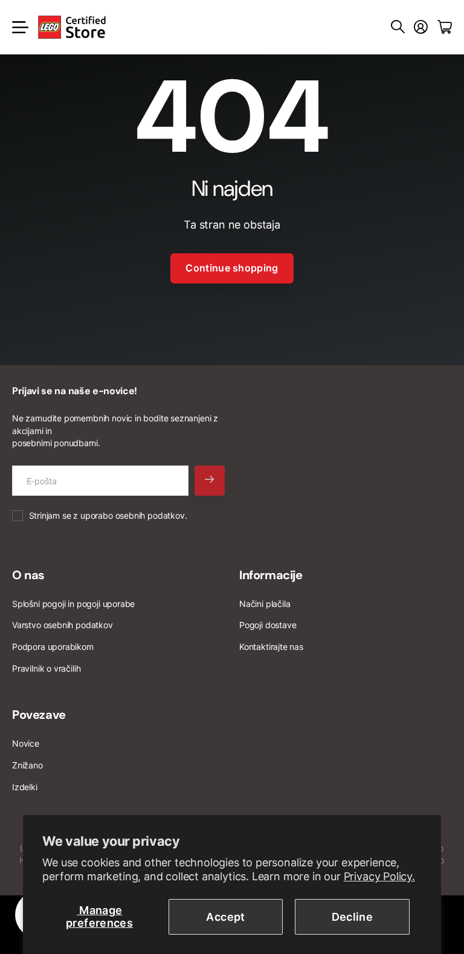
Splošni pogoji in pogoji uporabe (73, 604)
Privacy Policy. (379, 876)
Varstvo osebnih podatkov (62, 625)
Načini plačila (264, 604)
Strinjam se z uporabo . (108, 515)
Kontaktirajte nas (271, 646)
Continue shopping (231, 268)
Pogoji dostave (267, 625)
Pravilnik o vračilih (46, 668)
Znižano (27, 765)
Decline (352, 916)
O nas (28, 575)
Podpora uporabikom (53, 646)
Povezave (39, 714)
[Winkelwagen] (444, 27)
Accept (225, 916)
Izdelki (24, 787)
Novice (25, 743)
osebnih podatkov (150, 515)
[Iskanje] (398, 27)
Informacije (271, 575)
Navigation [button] (18, 27)
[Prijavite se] (421, 27)
